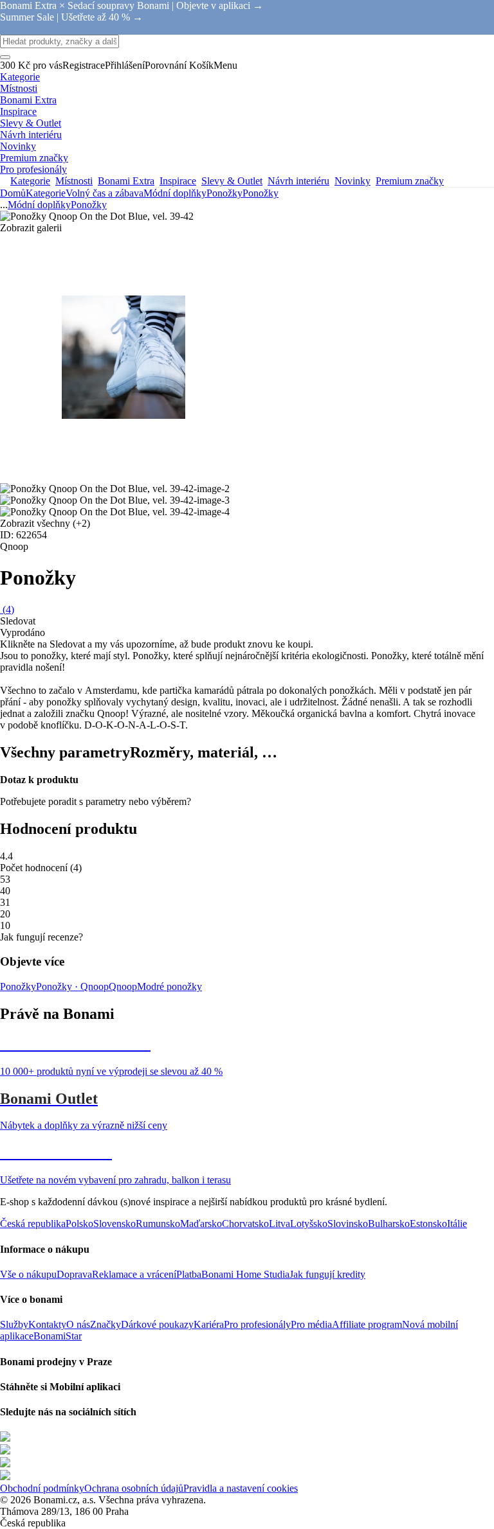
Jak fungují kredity (327, 1274)
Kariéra (209, 1324)
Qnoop (123, 986)
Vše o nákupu (28, 1274)
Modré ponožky (169, 986)
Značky (105, 1324)
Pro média (311, 1324)
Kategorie (46, 193)
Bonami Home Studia (245, 1274)
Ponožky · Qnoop (72, 986)
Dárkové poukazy (157, 1324)
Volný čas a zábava (104, 193)
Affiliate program (367, 1324)
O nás (78, 1324)
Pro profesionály (257, 1324)
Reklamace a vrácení (134, 1274)
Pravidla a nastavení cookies (240, 1488)
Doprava (74, 1274)
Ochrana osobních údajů (133, 1488)
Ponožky (260, 193)
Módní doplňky (174, 193)
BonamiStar (57, 1335)
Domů (13, 193)
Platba (188, 1274)
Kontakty (47, 1324)
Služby (14, 1324)
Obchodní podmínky (42, 1488)
